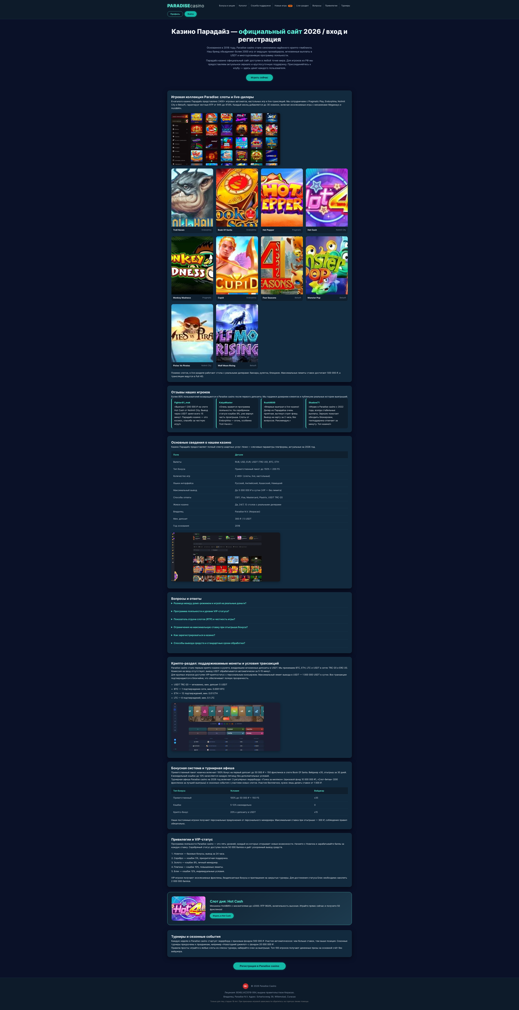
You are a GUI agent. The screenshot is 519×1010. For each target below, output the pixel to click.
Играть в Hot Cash (222, 916)
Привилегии (331, 5)
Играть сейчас (259, 77)
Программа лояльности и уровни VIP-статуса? (201, 611)
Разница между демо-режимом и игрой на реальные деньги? (210, 603)
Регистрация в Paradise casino (259, 966)
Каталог (243, 5)
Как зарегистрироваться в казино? (194, 635)
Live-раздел (302, 5)
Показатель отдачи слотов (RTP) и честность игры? (204, 619)
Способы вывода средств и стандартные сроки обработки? (209, 643)
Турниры (345, 5)
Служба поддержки (261, 5)
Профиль (175, 14)
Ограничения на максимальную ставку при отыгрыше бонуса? (211, 627)
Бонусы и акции (227, 5)
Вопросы (316, 5)
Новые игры (283, 5)
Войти (191, 14)
